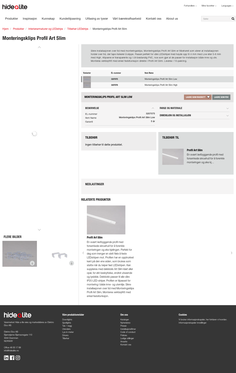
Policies (123, 335)
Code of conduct (127, 332)
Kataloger (124, 319)
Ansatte (123, 341)
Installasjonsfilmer (128, 329)
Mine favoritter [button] (208, 5)
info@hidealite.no (11, 350)
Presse (123, 325)
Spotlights (66, 322)
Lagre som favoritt (196, 97)
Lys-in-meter (68, 332)
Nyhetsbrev (125, 322)
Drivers (65, 335)
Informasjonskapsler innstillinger (192, 322)
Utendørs (66, 329)
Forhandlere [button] (189, 5)
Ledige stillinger (127, 338)
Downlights (67, 319)
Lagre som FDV (221, 97)
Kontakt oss (125, 344)
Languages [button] (226, 5)
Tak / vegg (67, 325)
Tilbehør (65, 338)
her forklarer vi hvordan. (216, 319)
